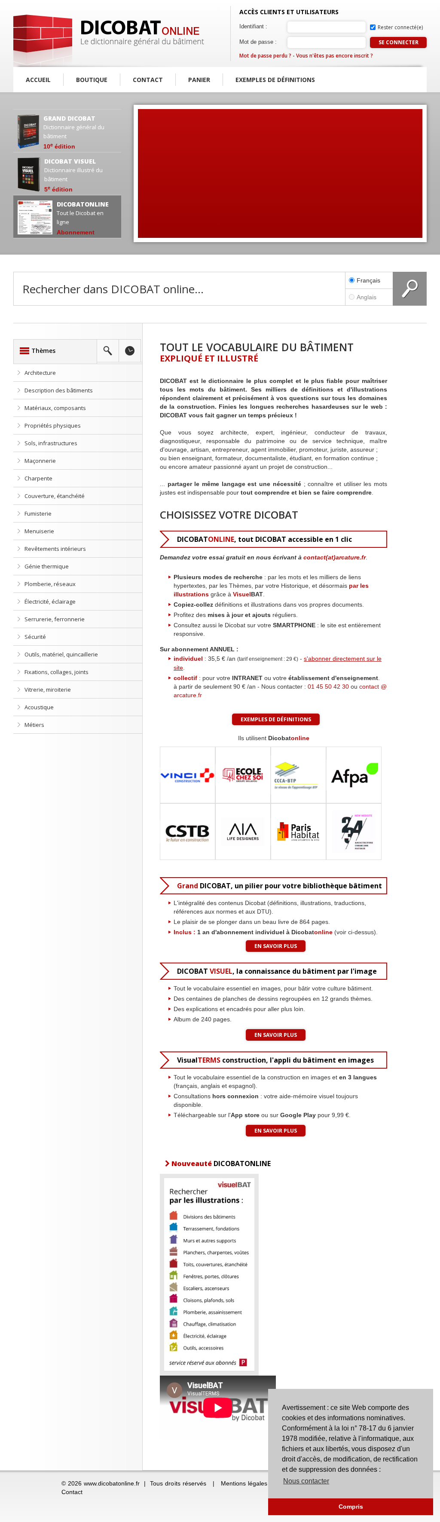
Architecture (40, 373)
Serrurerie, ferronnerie (54, 619)
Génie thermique (46, 566)
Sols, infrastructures (50, 443)
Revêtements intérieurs (55, 549)
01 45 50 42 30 (328, 686)
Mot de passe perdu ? (265, 55)
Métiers (34, 725)
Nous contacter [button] (306, 1481)
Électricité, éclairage (50, 601)
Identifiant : (253, 26)
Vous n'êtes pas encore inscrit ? (334, 55)
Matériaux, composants (55, 408)
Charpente (38, 478)
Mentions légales (244, 1483)
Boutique (91, 80)
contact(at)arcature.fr (334, 557)
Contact (148, 80)
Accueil (38, 80)
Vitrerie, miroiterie (47, 689)
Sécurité (35, 637)
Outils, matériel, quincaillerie (61, 654)
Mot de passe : (258, 42)
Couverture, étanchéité (54, 496)
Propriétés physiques (52, 425)
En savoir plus (275, 946)
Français (368, 280)
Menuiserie (39, 531)
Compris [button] (351, 1506)
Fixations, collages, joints (56, 672)
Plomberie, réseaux (50, 584)
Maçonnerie (40, 461)
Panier (199, 80)
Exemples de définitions (275, 80)
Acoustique (39, 707)
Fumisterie (38, 513)
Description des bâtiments (58, 390)
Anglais (366, 297)
